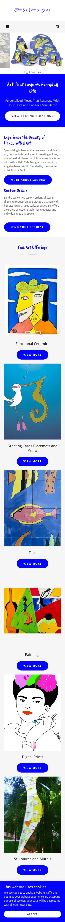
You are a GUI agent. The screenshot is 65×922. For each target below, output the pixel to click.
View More (32, 354)
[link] (32, 10)
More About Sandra (28, 180)
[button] (7, 26)
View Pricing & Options (32, 116)
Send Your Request (27, 227)
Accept (32, 914)
